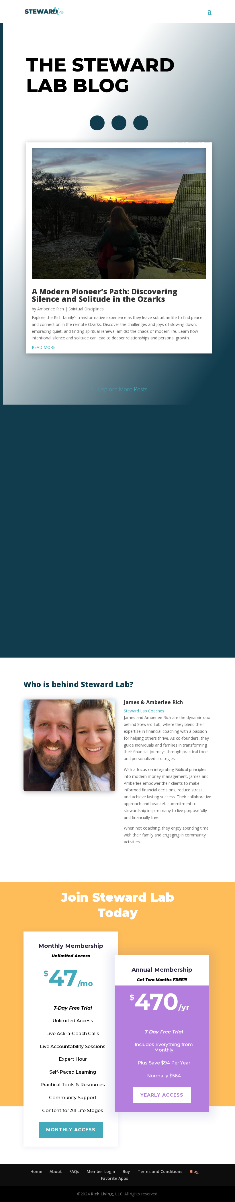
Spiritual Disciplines (86, 309)
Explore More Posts (123, 389)
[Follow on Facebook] (97, 122)
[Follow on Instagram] (118, 122)
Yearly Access (161, 1095)
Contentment (93, 570)
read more (43, 347)
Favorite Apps (114, 1178)
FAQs (74, 1171)
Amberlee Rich (50, 309)
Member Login (101, 1171)
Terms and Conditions (160, 1171)
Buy (126, 1171)
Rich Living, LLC (106, 1194)
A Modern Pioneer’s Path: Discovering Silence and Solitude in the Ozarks (104, 295)
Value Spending (116, 570)
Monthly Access (70, 1130)
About (56, 1171)
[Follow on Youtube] (140, 122)
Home (36, 1171)
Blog (194, 1171)
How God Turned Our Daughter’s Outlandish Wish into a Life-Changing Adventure (107, 559)
